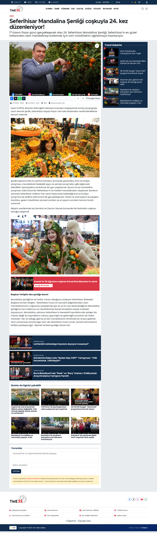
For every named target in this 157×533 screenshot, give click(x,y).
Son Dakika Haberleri (90, 515)
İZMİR (56, 8)
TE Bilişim (144, 528)
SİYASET (97, 8)
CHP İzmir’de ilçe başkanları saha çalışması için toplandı (54, 408)
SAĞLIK (88, 8)
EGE (73, 8)
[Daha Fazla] (24, 98)
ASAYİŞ (79, 8)
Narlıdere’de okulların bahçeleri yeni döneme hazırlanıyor (51, 437)
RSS (14, 528)
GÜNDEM (65, 8)
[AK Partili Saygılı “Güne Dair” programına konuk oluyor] (85, 397)
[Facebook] (129, 499)
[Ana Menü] (147, 8)
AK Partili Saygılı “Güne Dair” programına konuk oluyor (84, 408)
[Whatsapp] (146, 499)
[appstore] (71, 520)
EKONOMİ (107, 8)
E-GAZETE (55, 2)
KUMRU (49, 8)
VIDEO (29, 2)
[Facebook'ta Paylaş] (11, 98)
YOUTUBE (41, 2)
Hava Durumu (52, 510)
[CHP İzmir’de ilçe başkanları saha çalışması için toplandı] (55, 397)
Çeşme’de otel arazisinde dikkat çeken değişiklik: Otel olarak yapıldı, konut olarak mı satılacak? (24, 410)
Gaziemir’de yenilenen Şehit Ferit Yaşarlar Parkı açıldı (83, 436)
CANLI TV (17, 2)
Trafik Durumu (122, 510)
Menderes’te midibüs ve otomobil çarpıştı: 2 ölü (22, 436)
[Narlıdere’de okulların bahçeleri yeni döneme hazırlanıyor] (55, 425)
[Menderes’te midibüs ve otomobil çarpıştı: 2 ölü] (25, 425)
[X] (133, 499)
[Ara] (143, 8)
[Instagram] (137, 499)
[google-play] (84, 520)
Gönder (16, 471)
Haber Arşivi (121, 515)
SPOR (116, 8)
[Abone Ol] (93, 98)
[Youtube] (142, 499)
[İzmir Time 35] (16, 8)
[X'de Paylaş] (15, 98)
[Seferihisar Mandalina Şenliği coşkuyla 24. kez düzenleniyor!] (55, 69)
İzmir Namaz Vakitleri (90, 510)
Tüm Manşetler (53, 515)
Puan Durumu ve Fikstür (21, 515)
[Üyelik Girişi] (146, 2)
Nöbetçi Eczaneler (19, 510)
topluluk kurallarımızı (33, 478)
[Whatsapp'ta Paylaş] (20, 98)
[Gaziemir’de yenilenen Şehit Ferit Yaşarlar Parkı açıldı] (85, 425)
